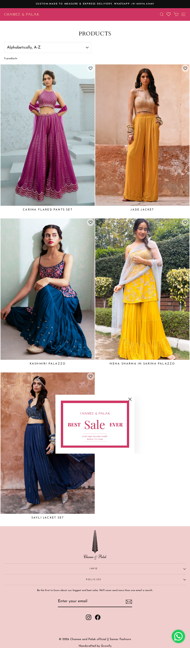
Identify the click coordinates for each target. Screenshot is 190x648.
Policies (93, 579)
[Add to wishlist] (90, 68)
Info (94, 569)
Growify (106, 646)
